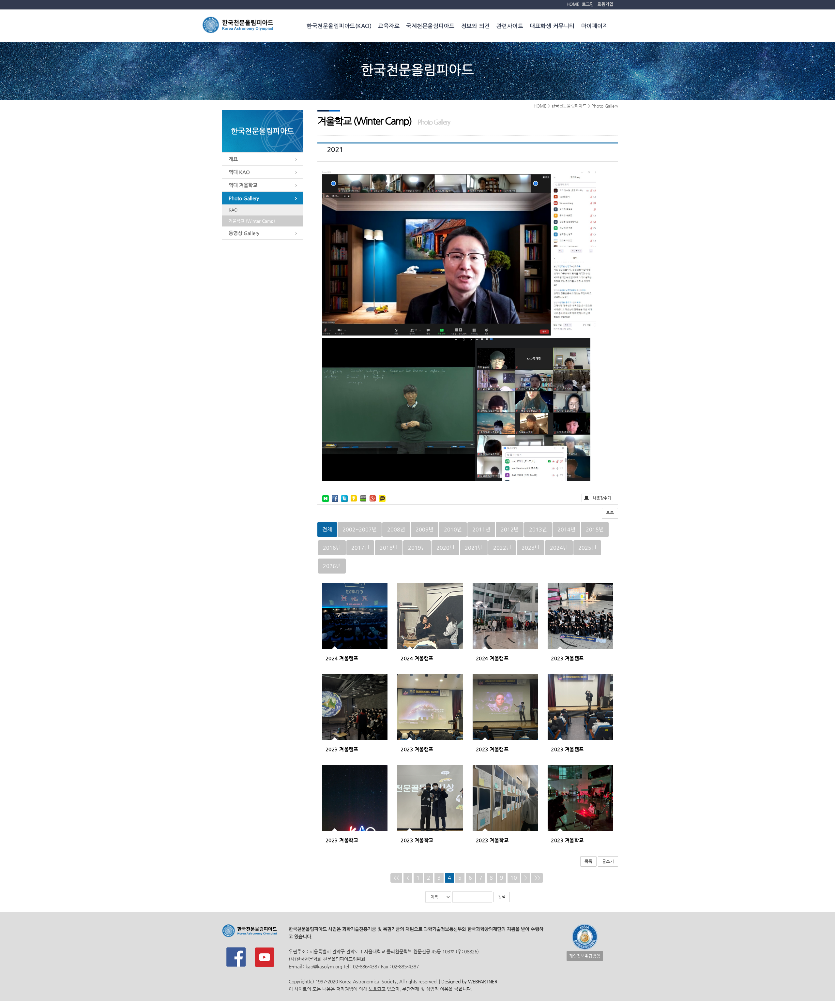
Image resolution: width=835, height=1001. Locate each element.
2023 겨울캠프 (567, 658)
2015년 (595, 529)
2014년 (566, 529)
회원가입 (605, 4)
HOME (573, 4)
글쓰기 (608, 861)
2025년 (587, 548)
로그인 (588, 4)
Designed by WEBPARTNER (468, 981)
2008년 (396, 529)
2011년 (481, 529)
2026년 (332, 566)
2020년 (445, 548)
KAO (233, 209)
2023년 (530, 548)
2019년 (417, 548)
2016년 (332, 548)
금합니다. (463, 989)
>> (537, 877)
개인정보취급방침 (584, 956)
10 (513, 877)
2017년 (360, 548)
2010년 (453, 529)
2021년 (474, 548)
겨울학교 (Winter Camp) (252, 220)
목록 (610, 513)
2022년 (502, 548)
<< (396, 877)
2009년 (424, 529)
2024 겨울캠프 (342, 658)
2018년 (389, 548)
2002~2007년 (359, 529)
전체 (327, 529)
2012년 (510, 529)
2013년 (538, 529)
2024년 (559, 548)
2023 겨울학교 (342, 840)
